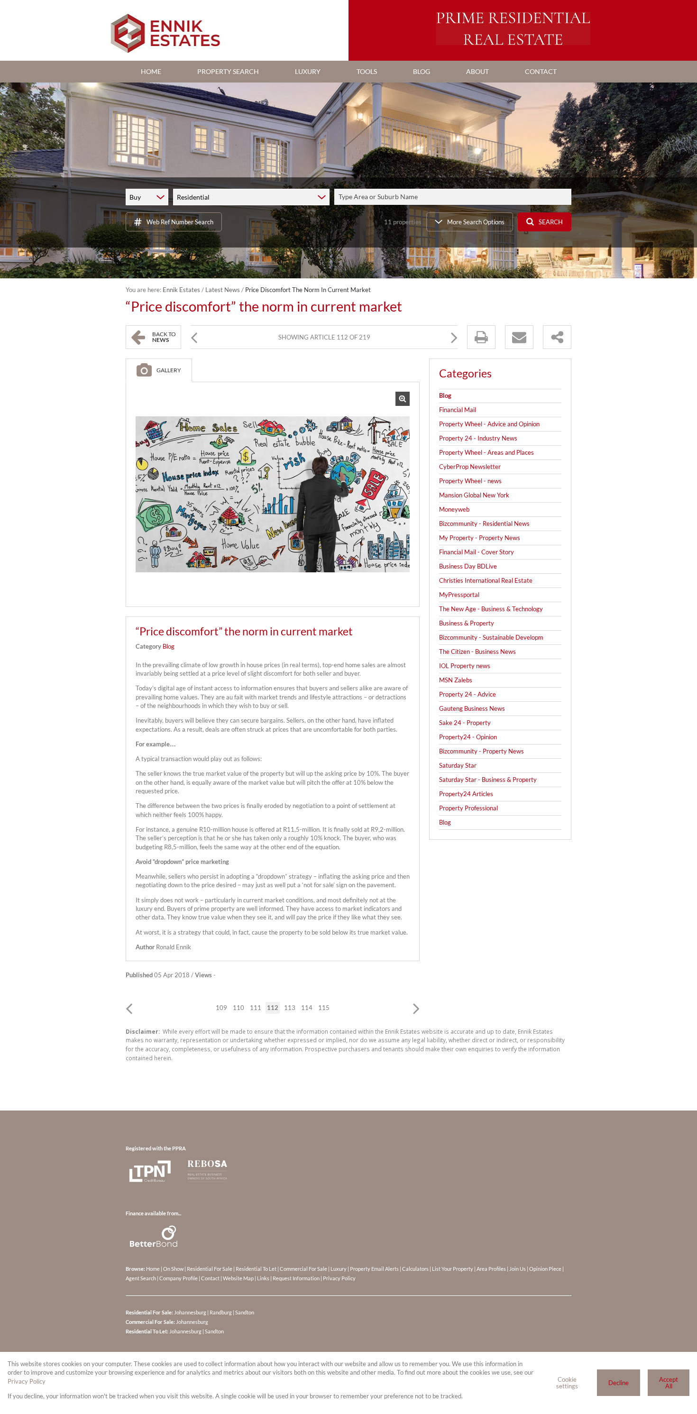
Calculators (415, 1269)
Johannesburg (190, 1312)
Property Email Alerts (374, 1269)
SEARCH (551, 222)
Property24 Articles (466, 794)
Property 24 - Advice (467, 694)
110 (238, 1007)
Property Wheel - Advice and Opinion (489, 424)
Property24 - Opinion (468, 737)
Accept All (668, 1383)
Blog (168, 646)
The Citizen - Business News (477, 651)
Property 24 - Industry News (478, 438)
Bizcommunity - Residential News (484, 523)
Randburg (221, 1312)
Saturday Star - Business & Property (488, 779)
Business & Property (466, 623)
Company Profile (178, 1278)
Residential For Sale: (149, 1312)
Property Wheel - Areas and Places (486, 452)
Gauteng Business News (472, 708)
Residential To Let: (147, 1331)
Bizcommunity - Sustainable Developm (491, 637)
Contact (210, 1278)
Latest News (222, 290)
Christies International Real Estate (485, 580)
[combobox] (454, 197)
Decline (618, 1382)
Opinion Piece (545, 1269)
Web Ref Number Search (180, 222)
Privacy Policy (339, 1278)
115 (324, 1007)
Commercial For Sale (303, 1269)
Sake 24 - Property (465, 722)
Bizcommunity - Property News (481, 751)
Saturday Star (458, 765)
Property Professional (468, 808)
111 (255, 1007)
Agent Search (141, 1278)
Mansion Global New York (474, 495)
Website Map (238, 1278)
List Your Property (452, 1269)
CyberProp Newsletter (470, 466)
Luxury (338, 1269)
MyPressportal (459, 594)
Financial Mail (457, 409)
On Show (173, 1269)
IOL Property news (464, 666)
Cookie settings (567, 1383)
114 (306, 1007)
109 (221, 1007)
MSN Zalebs (455, 680)
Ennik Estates (181, 290)
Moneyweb (454, 509)
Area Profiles (491, 1269)
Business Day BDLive (468, 566)
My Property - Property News (479, 538)
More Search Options (475, 222)
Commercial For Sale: (150, 1322)
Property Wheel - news (470, 481)
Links (263, 1278)
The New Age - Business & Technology (491, 609)
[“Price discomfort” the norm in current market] (273, 494)
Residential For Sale (209, 1269)
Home (153, 1269)
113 (289, 1007)
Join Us (517, 1269)
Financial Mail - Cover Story (476, 552)
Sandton (244, 1312)
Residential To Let (256, 1269)
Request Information (296, 1278)
